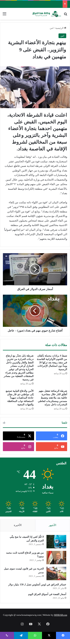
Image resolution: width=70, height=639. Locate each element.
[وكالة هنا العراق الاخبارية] (46, 13)
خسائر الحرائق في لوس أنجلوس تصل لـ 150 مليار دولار (37, 584)
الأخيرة (18, 525)
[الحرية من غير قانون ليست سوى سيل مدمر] (56, 573)
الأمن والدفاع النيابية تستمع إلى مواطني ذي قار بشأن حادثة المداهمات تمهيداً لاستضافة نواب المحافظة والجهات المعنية (20, 398)
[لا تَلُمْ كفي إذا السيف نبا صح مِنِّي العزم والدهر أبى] (56, 541)
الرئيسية (59, 28)
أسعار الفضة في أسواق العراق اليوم (47, 594)
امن (51, 28)
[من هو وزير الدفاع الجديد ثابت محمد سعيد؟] (56, 557)
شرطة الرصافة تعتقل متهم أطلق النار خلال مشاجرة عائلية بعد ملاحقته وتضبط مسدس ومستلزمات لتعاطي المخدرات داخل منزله (52, 398)
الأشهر (52, 525)
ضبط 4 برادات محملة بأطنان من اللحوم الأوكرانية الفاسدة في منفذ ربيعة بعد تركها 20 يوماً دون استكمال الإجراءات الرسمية (52, 362)
